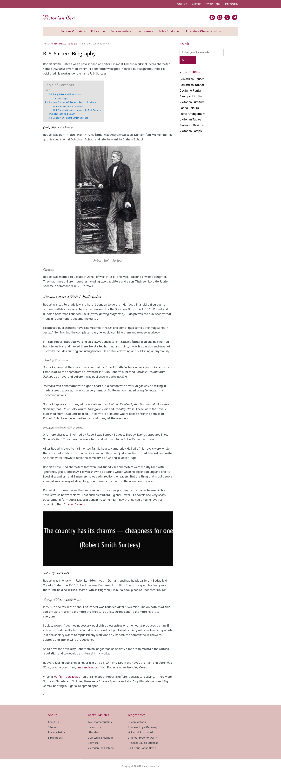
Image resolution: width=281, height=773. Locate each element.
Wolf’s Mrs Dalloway (67, 677)
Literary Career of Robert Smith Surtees (72, 102)
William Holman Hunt (140, 732)
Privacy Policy (213, 3)
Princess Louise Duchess (143, 742)
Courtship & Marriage (101, 737)
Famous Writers (120, 31)
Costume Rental (190, 90)
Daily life (93, 742)
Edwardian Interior (192, 85)
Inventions (94, 727)
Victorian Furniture (192, 102)
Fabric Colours (189, 108)
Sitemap (196, 3)
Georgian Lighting (191, 96)
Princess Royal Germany (142, 727)
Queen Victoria (137, 722)
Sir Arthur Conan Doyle (142, 748)
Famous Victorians (73, 31)
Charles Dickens (74, 504)
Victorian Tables (190, 119)
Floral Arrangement (192, 114)
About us (182, 3)
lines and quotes (88, 667)
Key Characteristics (100, 722)
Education (98, 31)
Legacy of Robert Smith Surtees (70, 117)
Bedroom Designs (192, 125)
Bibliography (231, 3)
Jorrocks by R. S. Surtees (70, 106)
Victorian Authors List (65, 44)
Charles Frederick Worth (142, 737)
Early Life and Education (67, 94)
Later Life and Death (63, 114)
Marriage (62, 98)
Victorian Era (59, 17)
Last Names (145, 31)
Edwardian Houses (192, 79)
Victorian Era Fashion (101, 748)
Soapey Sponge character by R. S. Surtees (79, 110)
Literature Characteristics (203, 31)
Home (46, 44)
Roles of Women (169, 31)
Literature (94, 732)
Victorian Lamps (191, 131)
